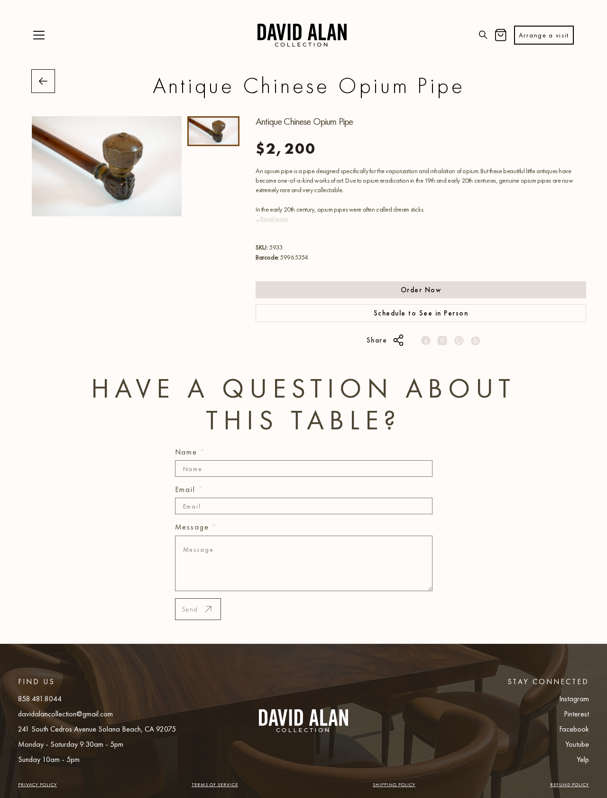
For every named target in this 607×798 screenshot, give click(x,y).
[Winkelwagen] (500, 35)
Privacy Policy (37, 784)
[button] (39, 35)
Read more (273, 218)
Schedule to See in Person (421, 313)
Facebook (574, 729)
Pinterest (576, 714)
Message (196, 527)
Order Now (421, 290)
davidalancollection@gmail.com (65, 714)
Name (190, 452)
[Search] (483, 35)
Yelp (583, 759)
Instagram (574, 699)
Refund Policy (569, 784)
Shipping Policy (394, 784)
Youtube (577, 744)
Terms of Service (215, 784)
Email (189, 489)
